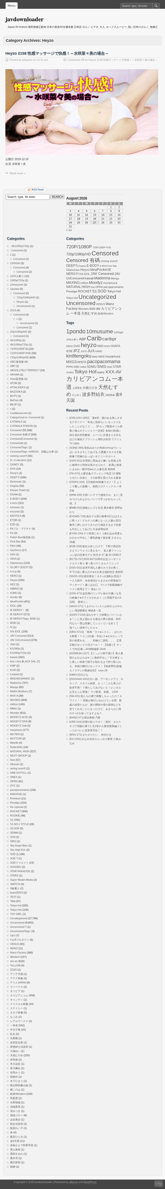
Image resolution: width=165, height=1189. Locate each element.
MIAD (95, 356)
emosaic (15, 507)
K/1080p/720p (18, 652)
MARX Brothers (19, 691)
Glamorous (16, 563)
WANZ (14, 948)
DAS (12, 468)
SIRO (13, 841)
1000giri (118, 332)
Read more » (18, 173)
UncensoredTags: (20, 931)
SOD (13, 854)
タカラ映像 (16, 1012)
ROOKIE (15, 815)
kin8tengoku (78, 356)
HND (100, 346)
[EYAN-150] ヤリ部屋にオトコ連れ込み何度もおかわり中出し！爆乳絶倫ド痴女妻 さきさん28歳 (95, 538)
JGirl (12, 644)
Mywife (14, 742)
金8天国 (14, 1141)
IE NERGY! (16, 614)
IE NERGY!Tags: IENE (23, 618)
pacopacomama (19, 789)
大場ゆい (15, 1051)
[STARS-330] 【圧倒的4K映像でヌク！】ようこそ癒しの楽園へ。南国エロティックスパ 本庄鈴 (95, 486)
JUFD (84, 351)
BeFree (14, 400)
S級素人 (15, 888)
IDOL (13, 605)
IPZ (76, 351)
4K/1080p (15, 340)
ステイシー (16, 1008)
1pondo (14, 289)
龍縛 (12, 1166)
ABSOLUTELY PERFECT (25, 370)
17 (70, 218)
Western (15, 956)
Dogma (14, 485)
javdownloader (24, 19)
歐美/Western (18, 1093)
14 (102, 214)
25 (78, 222)
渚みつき (15, 1111)
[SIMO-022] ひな (78, 674)
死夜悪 (14, 1098)
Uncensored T (18, 926)
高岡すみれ (16, 1153)
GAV (12, 554)
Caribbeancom (19, 413)
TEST (13, 896)
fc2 (12, 533)
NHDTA (82, 362)
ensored (15, 511)
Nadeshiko (16, 747)
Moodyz (14, 712)
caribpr (109, 338)
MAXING (15, 700)
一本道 (14, 1025)
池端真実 (15, 1106)
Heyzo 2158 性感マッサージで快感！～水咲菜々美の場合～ (57, 53)
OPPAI (14, 781)
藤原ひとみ (16, 1136)
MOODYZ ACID (19, 717)
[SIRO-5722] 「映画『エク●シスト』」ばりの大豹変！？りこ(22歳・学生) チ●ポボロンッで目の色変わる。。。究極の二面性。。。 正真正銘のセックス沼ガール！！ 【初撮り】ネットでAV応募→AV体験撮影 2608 (96, 640)
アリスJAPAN (18, 982)
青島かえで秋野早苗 (21, 1145)
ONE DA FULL (18, 772)
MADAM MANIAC (20, 678)
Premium (15, 798)
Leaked (14, 674)
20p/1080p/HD (18, 331)
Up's (12, 935)
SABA (83, 367)
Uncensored (24, 306)
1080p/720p (17, 280)
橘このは (15, 1089)
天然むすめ (16, 1055)
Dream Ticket (18, 490)
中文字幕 (15, 1029)
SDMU (91, 366)
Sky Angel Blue (19, 845)
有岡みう (15, 1072)
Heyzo (20, 301)
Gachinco (15, 550)
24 (70, 222)
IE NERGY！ (17, 610)
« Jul (69, 230)
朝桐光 (14, 1076)
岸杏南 (14, 1059)
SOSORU (15, 867)
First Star (15, 541)
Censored (19, 259)
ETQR (13, 520)
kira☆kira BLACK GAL (23, 661)
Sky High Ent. (18, 849)
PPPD (69, 366)
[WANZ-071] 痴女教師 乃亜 (84, 717)
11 (78, 214)
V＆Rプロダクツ (19, 939)
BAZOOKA (16, 391)
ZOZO (13, 969)
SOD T (14, 858)
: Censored (16, 250)
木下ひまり (16, 1081)
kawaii (14, 657)
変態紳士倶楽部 (19, 1046)
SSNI (109, 367)
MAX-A (14, 695)
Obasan (14, 764)
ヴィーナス (16, 986)
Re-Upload (16, 807)
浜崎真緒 (110, 395)
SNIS (101, 366)
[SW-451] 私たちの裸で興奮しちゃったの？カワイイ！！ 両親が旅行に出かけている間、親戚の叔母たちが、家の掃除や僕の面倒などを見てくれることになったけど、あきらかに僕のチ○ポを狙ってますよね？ (95, 705)
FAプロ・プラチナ (20, 528)
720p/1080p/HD (26, 297)
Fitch (13, 545)
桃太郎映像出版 (19, 1085)
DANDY (14, 464)
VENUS (14, 944)
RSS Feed (38, 189)
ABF (12, 366)
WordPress (90, 1182)
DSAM (14, 494)
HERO (14, 575)
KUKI (13, 670)
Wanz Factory (18, 952)
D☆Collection (18, 460)
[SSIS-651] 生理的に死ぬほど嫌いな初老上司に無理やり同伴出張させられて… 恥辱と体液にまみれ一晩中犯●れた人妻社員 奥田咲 (95, 465)
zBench (73, 1182)
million (14, 704)
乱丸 (12, 1034)
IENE (13, 622)
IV (11, 627)
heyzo (88, 345)
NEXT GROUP (18, 755)
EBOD (69, 346)
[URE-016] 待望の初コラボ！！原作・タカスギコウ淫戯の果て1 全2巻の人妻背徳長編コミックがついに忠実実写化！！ (95, 726)
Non (12, 759)
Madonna (15, 682)
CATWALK (16, 421)
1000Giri (15, 263)
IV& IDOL (15, 631)
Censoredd (16, 443)
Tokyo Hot (16, 909)
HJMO (13, 593)
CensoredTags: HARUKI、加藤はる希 (32, 451)
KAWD (98, 351)
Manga (14, 687)
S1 (11, 819)
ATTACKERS (17, 387)
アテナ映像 (16, 978)
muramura (16, 730)
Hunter (14, 597)
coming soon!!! (18, 455)
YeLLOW (15, 965)
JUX (91, 351)
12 (86, 214)
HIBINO (14, 588)
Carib (94, 338)
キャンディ (16, 999)
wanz (101, 372)
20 (94, 218)
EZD (12, 524)
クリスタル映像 (19, 1004)
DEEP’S (15, 477)
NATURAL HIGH (19, 751)
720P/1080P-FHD (20, 353)
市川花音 (15, 1063)
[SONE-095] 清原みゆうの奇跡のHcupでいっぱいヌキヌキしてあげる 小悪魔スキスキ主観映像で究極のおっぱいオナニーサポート (95, 452)
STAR (117, 366)
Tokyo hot (15, 905)
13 (94, 214)
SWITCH (15, 884)
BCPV (13, 396)
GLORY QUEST (19, 567)
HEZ (12, 584)
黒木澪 (14, 1158)
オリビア (15, 991)
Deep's (14, 473)
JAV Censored (18, 635)
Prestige (15, 802)
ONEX (13, 777)
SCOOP (14, 828)
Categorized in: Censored (25, 417)
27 (94, 222)
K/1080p (15, 648)
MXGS (71, 362)
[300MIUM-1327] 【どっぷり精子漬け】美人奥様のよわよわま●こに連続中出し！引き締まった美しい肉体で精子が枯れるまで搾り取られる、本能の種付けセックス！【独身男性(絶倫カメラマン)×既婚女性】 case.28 (96, 662)
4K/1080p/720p (19, 344)
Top (159, 1183)
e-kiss (13, 503)
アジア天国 (16, 974)
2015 (13, 310)
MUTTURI (16, 738)
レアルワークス (19, 1021)
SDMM (14, 832)
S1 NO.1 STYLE (19, 824)
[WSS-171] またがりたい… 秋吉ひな (90, 734)
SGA (12, 837)
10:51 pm (42, 59)
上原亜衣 (77, 388)
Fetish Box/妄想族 (20, 537)
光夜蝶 (14, 1038)
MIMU (13, 708)
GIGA (13, 558)
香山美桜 (15, 1149)
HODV (107, 346)
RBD (76, 366)
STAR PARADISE (20, 871)
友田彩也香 (16, 1042)
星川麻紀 (15, 1068)
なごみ (14, 1016)
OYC (13, 785)
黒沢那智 (15, 1162)
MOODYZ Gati (18, 725)
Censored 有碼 (19, 434)
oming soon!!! (18, 768)
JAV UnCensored (20, 640)
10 (70, 214)
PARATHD (16, 794)
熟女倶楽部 (16, 1123)
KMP (13, 665)
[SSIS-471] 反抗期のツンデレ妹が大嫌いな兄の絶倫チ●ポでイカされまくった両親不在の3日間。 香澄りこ (95, 597)
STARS (14, 875)
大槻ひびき (90, 387)
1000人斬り (17, 276)
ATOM (13, 383)
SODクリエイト (19, 862)
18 (78, 218)
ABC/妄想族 (17, 361)
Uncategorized (18, 918)
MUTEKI (15, 734)
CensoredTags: (19, 447)
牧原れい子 (16, 1128)
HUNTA (115, 346)
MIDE (101, 356)
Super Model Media (21, 879)
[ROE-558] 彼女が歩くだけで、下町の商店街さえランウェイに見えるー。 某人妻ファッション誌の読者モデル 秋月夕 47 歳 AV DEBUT (95, 550)
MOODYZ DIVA (19, 721)
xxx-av (14, 961)
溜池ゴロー (16, 1115)
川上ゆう (76, 395)
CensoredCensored (21, 438)
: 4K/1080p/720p (19, 246)
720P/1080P (17, 348)
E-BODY (15, 498)
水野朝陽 (15, 1102)
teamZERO (16, 892)
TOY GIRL (16, 914)
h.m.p (13, 571)
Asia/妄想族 (17, 378)
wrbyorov (27, 59)
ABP (82, 339)
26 (86, 222)
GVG (76, 346)
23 (119, 218)
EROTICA (15, 515)
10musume (16, 284)
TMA (12, 901)
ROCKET (15, 811)
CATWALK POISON (21, 426)
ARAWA (14, 374)
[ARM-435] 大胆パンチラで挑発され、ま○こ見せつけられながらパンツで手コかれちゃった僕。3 (96, 499)
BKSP (13, 404)
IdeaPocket (16, 601)
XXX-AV (113, 371)
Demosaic (16, 481)
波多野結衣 (93, 394)
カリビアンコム (19, 995)
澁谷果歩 (15, 1119)
